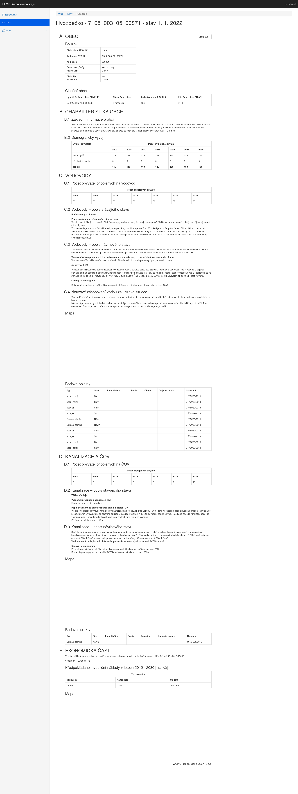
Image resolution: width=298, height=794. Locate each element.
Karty (8, 22)
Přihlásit (291, 3)
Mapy (8, 30)
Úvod (60, 13)
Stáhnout (203, 36)
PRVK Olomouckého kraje (18, 4)
